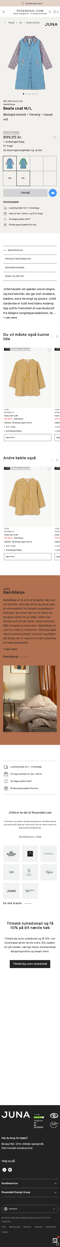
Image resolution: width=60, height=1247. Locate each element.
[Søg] (50, 12)
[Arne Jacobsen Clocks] (30, 891)
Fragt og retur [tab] (14, 276)
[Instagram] (10, 1170)
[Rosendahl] (48, 854)
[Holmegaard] (11, 872)
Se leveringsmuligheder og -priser (22, 150)
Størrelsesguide (11, 202)
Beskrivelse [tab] (15, 250)
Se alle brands (12, 903)
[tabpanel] (30, 303)
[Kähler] (30, 854)
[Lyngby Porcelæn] (30, 872)
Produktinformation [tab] (18, 259)
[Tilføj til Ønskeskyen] (53, 193)
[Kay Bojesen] (11, 854)
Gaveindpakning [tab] (14, 267)
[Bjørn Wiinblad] (48, 872)
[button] (23, 94)
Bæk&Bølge (11, 656)
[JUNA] (11, 891)
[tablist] (30, 263)
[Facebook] (4, 1170)
